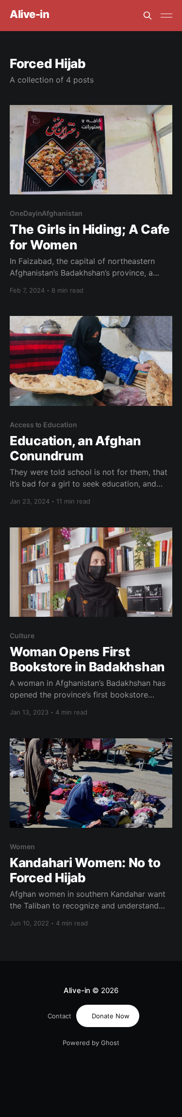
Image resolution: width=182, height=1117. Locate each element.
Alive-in (29, 14)
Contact (59, 1016)
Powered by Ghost (91, 1043)
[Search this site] (147, 15)
